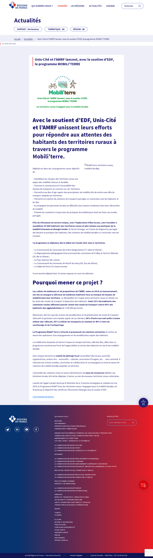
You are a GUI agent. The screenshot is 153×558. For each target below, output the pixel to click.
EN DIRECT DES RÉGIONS (64, 522)
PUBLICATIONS (60, 525)
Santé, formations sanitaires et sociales (72, 502)
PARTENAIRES (60, 538)
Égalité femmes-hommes (65, 481)
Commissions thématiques (66, 429)
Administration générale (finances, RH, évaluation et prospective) (83, 433)
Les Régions (77, 5)
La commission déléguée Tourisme (69, 461)
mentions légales (76, 555)
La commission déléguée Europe (68, 488)
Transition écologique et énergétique (71, 505)
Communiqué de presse (43, 396)
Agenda (110, 5)
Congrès (62, 5)
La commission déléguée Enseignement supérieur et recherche (81, 464)
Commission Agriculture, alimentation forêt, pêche (77, 436)
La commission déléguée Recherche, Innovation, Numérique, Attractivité (86, 466)
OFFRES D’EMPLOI (61, 540)
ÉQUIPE (57, 509)
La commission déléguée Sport (68, 448)
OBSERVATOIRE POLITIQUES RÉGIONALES (70, 426)
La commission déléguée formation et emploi (74, 477)
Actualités (95, 5)
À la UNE (58, 519)
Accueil (17, 39)
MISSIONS (58, 421)
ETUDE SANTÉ (60, 530)
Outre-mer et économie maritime (68, 500)
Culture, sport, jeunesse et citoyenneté (72, 441)
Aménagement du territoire (66, 438)
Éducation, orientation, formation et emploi (74, 470)
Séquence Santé (61, 532)
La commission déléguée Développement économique (77, 459)
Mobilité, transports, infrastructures (72, 497)
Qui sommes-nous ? (42, 5)
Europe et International (65, 484)
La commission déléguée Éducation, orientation (75, 475)
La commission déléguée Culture (68, 445)
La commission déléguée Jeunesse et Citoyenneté (75, 450)
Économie (59, 454)
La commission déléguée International (71, 491)
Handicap (58, 494)
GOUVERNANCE (60, 423)
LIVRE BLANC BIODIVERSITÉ (65, 527)
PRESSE (57, 535)
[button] (43, 6)
